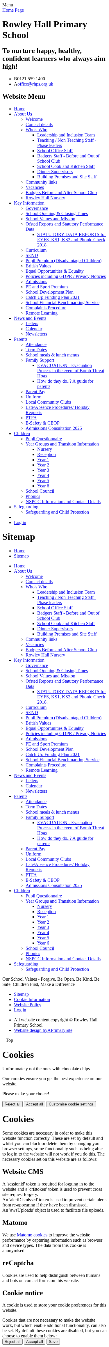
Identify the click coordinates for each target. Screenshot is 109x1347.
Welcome (34, 119)
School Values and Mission (50, 218)
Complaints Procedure (46, 307)
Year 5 (43, 480)
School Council (40, 491)
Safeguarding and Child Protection (57, 512)
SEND (32, 255)
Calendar (34, 328)
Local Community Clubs (48, 402)
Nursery (44, 449)
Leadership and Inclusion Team (66, 134)
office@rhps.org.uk (35, 83)
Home (19, 108)
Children (22, 433)
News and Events (30, 318)
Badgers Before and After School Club (61, 192)
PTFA (31, 417)
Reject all (12, 1104)
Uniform (33, 396)
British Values (38, 265)
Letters (32, 323)
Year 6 (43, 485)
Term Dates (36, 349)
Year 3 (43, 470)
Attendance (36, 344)
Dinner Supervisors (55, 171)
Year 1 (43, 459)
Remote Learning (42, 312)
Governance (37, 208)
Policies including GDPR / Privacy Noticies (66, 276)
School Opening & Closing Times (57, 213)
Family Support (40, 360)
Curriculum (36, 250)
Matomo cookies (32, 1234)
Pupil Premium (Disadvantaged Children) (63, 260)
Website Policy (27, 1004)
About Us (23, 113)
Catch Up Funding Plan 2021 (53, 297)
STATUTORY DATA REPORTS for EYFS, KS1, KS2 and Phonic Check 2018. (71, 239)
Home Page (13, 10)
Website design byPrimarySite (43, 1030)
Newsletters (36, 333)
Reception (46, 454)
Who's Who (36, 129)
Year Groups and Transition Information (62, 443)
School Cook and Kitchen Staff (66, 166)
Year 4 (43, 475)
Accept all (34, 1104)
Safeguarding (26, 506)
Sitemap (21, 555)
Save (53, 1341)
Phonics (33, 496)
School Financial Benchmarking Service (62, 302)
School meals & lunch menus (52, 354)
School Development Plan (50, 292)
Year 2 (43, 464)
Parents (20, 339)
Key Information (29, 202)
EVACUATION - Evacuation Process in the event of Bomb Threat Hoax (70, 370)
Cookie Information (32, 999)
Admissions (36, 281)
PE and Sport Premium (47, 286)
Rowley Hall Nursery (45, 197)
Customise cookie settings (71, 1104)
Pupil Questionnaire (44, 438)
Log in (20, 522)
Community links (41, 182)
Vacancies (35, 187)
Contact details (39, 124)
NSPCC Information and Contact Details (63, 501)
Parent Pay (35, 391)
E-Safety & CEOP (43, 422)
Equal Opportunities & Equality (55, 271)
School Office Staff (55, 150)
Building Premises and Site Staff (67, 176)
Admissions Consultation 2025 (54, 428)
